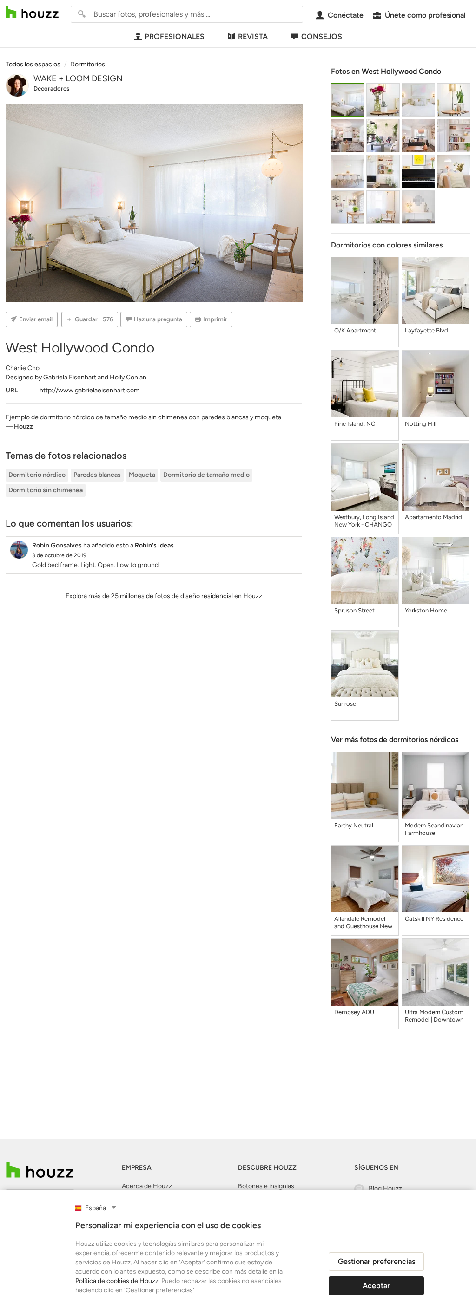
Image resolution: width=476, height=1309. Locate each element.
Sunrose (345, 703)
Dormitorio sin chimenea (45, 490)
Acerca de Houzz (147, 1186)
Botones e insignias (266, 1186)
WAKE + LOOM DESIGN (78, 78)
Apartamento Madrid (433, 517)
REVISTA (253, 36)
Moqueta (142, 475)
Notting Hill (420, 423)
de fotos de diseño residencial (189, 596)
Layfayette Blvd (426, 330)
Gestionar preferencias (376, 1261)
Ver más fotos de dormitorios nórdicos (394, 739)
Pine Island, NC (354, 423)
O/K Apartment (355, 330)
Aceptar (376, 1285)
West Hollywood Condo (401, 71)
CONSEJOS (321, 36)
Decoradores (51, 88)
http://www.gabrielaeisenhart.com (90, 390)
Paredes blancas (97, 475)
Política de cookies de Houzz (117, 1281)
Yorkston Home (426, 610)
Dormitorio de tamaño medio (206, 475)
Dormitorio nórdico (37, 475)
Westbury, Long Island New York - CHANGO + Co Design (364, 521)
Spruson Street (354, 610)
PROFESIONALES (175, 36)
